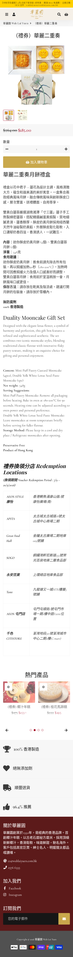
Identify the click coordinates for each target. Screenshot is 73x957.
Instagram (15, 895)
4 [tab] (42, 730)
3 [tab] (39, 730)
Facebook (14, 888)
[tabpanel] (19, 698)
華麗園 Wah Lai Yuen (15, 23)
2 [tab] (35, 730)
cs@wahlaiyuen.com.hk (22, 861)
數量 (6, 142)
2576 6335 (13, 868)
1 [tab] (31, 730)
